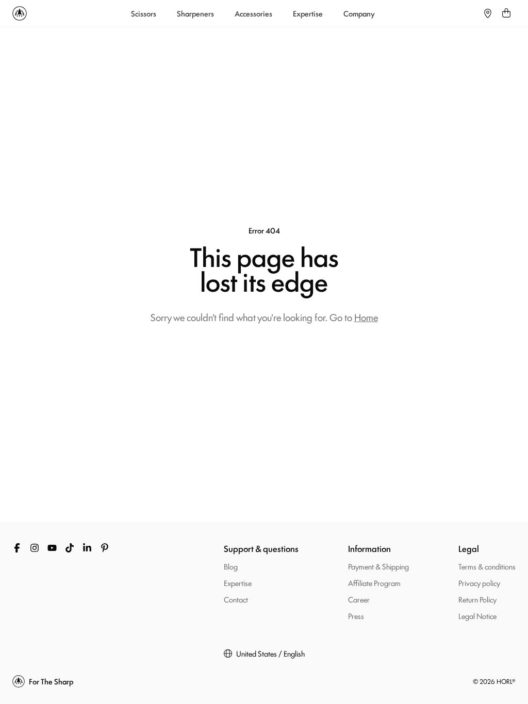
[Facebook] (17, 548)
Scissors (143, 13)
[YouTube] (52, 548)
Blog (231, 566)
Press (356, 615)
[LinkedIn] (87, 548)
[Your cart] (506, 13)
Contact (236, 599)
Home (366, 317)
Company (359, 13)
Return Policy (477, 599)
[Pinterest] (104, 548)
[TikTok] (69, 548)
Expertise (308, 13)
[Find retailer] (487, 13)
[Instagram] (34, 548)
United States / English (270, 653)
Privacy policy (479, 582)
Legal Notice (477, 615)
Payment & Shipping (378, 566)
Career (359, 599)
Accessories (253, 13)
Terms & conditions (487, 566)
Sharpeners (195, 13)
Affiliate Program (374, 582)
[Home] (19, 13)
